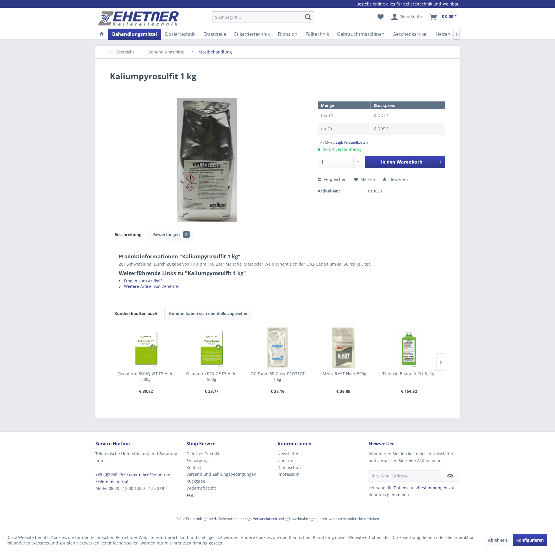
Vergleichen (335, 179)
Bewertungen (170, 234)
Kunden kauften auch (135, 313)
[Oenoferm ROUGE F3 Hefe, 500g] (211, 347)
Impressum (288, 474)
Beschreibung (127, 234)
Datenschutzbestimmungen (420, 487)
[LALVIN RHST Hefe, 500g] (343, 347)
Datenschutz (290, 467)
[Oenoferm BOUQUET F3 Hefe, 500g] (146, 347)
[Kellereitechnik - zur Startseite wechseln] (138, 18)
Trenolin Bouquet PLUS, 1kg (409, 373)
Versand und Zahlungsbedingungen (221, 474)
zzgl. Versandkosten (352, 142)
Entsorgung (197, 460)
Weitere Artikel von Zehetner (151, 286)
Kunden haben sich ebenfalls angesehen (209, 313)
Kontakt (193, 467)
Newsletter (288, 453)
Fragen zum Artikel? (142, 281)
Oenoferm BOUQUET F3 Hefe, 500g (146, 376)
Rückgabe (195, 481)
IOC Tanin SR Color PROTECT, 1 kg (277, 376)
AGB (190, 495)
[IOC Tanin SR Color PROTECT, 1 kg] (277, 347)
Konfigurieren (530, 540)
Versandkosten (265, 518)
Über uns (286, 460)
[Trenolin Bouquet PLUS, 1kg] (409, 347)
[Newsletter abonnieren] (450, 475)
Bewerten (398, 179)
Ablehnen (497, 540)
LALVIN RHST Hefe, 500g (343, 373)
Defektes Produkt (202, 453)
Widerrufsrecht (201, 488)
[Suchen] (308, 17)
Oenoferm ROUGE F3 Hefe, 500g (211, 376)
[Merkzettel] (380, 17)
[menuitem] (263, 19)
